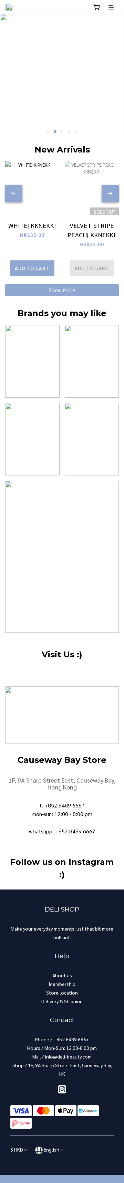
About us (62, 975)
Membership (62, 984)
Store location (62, 992)
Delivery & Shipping (62, 1001)
